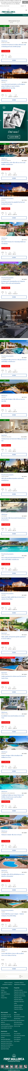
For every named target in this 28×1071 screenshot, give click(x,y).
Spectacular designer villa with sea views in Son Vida (13, 400)
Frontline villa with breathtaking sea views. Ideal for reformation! (13, 875)
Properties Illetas (18, 997)
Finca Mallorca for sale (6, 1016)
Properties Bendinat (18, 999)
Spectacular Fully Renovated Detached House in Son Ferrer (13, 519)
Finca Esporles (17, 1037)
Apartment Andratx (5, 1033)
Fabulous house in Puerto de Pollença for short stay (14, 439)
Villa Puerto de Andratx (19, 1016)
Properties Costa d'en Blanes (20, 992)
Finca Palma (16, 1041)
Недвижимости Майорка (20, 984)
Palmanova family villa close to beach (11, 834)
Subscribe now (14, 327)
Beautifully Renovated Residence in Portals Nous (13, 717)
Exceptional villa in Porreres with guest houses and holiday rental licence (14, 360)
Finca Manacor (17, 1039)
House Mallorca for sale (6, 1028)
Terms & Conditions (5, 994)
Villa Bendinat (17, 1018)
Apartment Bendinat (5, 1039)
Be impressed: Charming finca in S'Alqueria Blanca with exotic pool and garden (13, 282)
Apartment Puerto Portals (7, 1041)
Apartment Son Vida (5, 1047)
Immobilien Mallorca (19, 982)
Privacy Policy (4, 997)
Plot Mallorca (4, 1018)
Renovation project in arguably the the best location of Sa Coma (13, 203)
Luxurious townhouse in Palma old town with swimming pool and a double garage (13, 45)
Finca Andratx (17, 1033)
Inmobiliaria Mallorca (7, 984)
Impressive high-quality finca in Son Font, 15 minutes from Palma (13, 598)
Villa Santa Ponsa (18, 1022)
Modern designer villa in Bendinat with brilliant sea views (11, 756)
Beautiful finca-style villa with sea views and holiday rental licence (13, 163)
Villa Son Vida (17, 1026)
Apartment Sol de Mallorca (7, 1045)
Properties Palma (18, 1007)
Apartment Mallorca (5, 1024)
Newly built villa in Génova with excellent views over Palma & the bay (12, 954)
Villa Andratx (17, 1014)
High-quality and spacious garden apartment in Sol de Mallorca (13, 637)
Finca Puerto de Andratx (19, 1035)
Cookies (2, 995)
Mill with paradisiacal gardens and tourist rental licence (12, 479)
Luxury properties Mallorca (7, 1026)
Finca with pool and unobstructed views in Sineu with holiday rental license (12, 558)
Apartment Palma (5, 1048)
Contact (2, 990)
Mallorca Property (8, 982)
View (14, 60)
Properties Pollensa (18, 1009)
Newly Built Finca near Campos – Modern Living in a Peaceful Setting (12, 915)
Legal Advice (4, 992)
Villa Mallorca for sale (6, 1014)
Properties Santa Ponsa (19, 994)
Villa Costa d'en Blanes (19, 1020)
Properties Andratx (18, 990)
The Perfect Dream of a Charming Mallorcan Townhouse (13, 242)
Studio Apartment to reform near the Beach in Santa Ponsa (13, 677)
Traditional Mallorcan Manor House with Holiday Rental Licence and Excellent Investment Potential (12, 797)
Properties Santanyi (18, 1005)
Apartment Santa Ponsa (6, 1043)
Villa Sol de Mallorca (18, 1024)
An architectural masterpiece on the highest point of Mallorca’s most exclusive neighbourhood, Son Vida (13, 86)
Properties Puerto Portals (19, 995)
